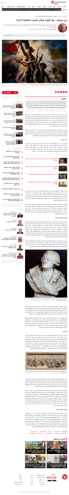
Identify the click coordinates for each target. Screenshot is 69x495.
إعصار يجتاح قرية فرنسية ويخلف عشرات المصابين (9, 121)
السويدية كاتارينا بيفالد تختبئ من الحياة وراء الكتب (57, 451)
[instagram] (52, 478)
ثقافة (44, 7)
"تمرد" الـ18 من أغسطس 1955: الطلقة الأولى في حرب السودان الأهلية (9, 256)
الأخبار (64, 7)
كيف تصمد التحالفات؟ (11, 222)
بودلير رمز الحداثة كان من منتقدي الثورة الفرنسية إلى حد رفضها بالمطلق (42, 167)
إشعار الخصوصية (40, 477)
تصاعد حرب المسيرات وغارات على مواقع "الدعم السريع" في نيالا (8, 107)
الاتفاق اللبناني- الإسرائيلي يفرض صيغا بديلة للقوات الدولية (8, 238)
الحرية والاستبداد (48, 433)
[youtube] (51, 478)
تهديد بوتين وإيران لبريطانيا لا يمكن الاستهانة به (9, 247)
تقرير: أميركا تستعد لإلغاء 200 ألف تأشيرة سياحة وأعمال (9, 135)
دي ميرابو (50, 431)
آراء (54, 7)
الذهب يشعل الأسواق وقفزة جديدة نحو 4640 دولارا (11, 157)
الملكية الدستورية (34, 431)
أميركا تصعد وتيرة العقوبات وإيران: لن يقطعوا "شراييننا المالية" (11, 199)
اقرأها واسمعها (32, 433)
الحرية (50, 118)
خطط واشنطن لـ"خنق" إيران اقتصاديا (8, 128)
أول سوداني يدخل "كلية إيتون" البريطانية (12, 151)
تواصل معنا (41, 482)
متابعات (13, 104)
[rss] (47, 478)
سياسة (59, 7)
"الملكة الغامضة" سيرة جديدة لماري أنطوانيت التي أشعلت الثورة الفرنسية (41, 159)
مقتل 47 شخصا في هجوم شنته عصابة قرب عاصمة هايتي (9, 114)
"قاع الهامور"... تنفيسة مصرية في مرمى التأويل (12, 184)
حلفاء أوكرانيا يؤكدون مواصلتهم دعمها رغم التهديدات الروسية (10, 143)
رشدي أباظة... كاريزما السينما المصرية (11, 189)
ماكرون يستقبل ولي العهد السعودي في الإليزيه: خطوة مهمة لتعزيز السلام (11, 178)
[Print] (56, 92)
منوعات (39, 7)
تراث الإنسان (40, 433)
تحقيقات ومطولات (21, 7)
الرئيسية (65, 16)
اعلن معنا (42, 484)
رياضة (33, 7)
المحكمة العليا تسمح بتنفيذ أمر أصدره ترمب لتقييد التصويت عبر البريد (48, 9)
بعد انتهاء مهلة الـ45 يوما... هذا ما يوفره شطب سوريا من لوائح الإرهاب (11, 162)
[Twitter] (54, 478)
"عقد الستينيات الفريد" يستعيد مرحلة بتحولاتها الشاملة (36, 451)
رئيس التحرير (41, 480)
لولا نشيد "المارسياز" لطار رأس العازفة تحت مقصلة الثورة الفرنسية (43, 183)
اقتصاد (49, 7)
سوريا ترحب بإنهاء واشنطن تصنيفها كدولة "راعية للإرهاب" (11, 173)
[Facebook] (55, 478)
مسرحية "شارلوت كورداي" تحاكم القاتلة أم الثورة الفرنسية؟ (43, 174)
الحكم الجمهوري (43, 431)
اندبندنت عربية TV (10, 7)
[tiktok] (48, 478)
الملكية (37, 122)
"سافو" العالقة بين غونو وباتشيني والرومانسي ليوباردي (35, 465)
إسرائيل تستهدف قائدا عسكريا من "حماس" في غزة (12, 168)
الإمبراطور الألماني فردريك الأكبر (59, 433)
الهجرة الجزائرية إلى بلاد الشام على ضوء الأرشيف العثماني (58, 465)
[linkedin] (50, 478)
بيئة (14, 119)
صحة (29, 7)
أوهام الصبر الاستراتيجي (10, 230)
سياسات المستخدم (40, 475)
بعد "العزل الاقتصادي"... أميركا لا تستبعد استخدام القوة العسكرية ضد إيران (19, 9)
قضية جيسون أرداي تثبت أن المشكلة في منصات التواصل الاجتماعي (9, 215)
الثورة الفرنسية (58, 115)
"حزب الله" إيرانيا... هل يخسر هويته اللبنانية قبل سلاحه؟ (12, 194)
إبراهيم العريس (52, 29)
